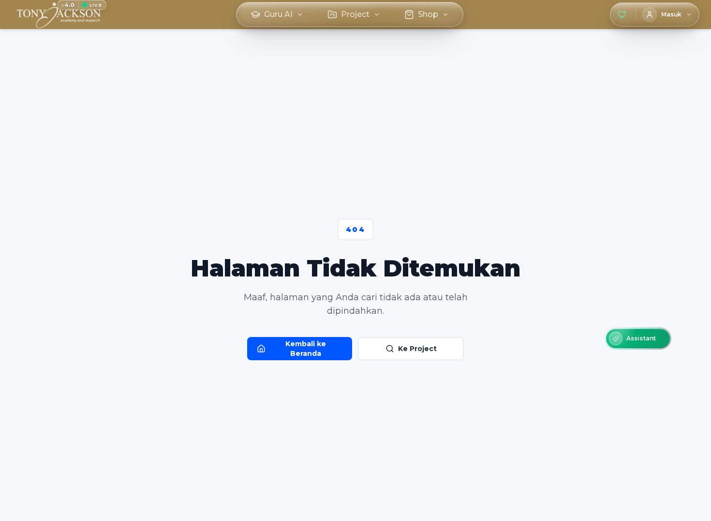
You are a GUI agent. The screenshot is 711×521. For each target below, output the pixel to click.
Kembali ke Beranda (305, 348)
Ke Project (417, 348)
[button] (638, 338)
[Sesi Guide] (622, 14)
